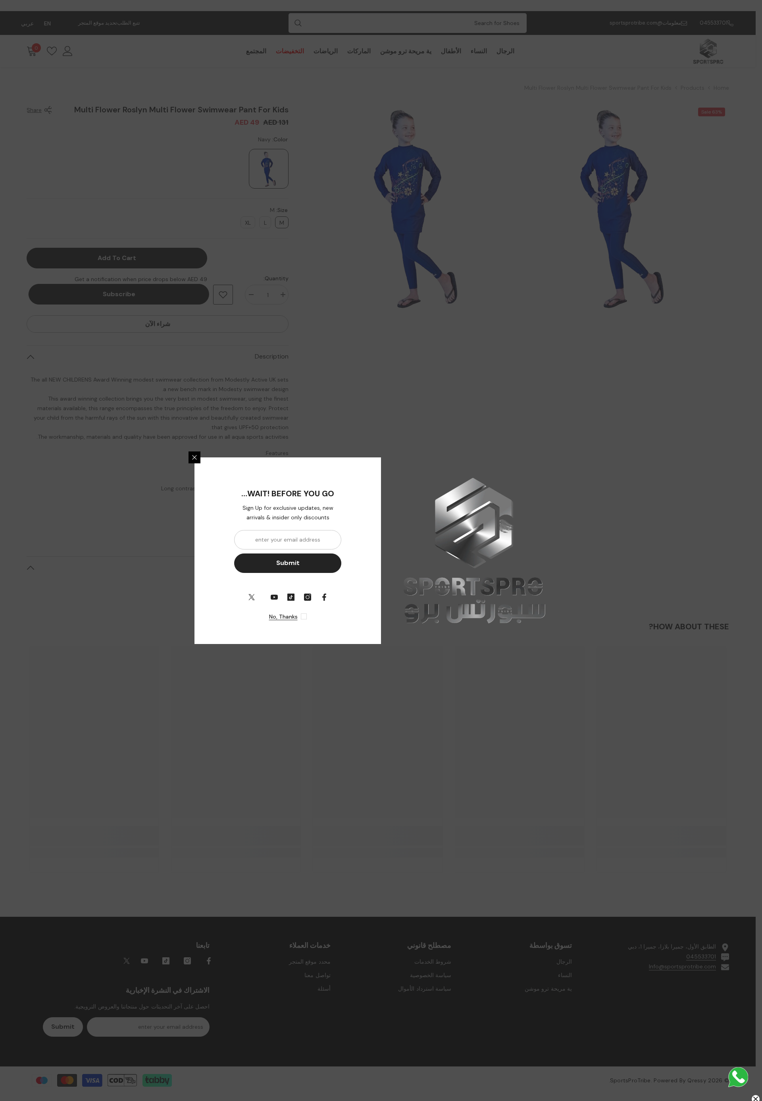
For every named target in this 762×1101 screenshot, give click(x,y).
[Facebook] (324, 597)
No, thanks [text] (283, 616)
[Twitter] (251, 597)
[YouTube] (274, 597)
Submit (288, 563)
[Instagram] (307, 597)
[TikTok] (291, 597)
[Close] (194, 457)
